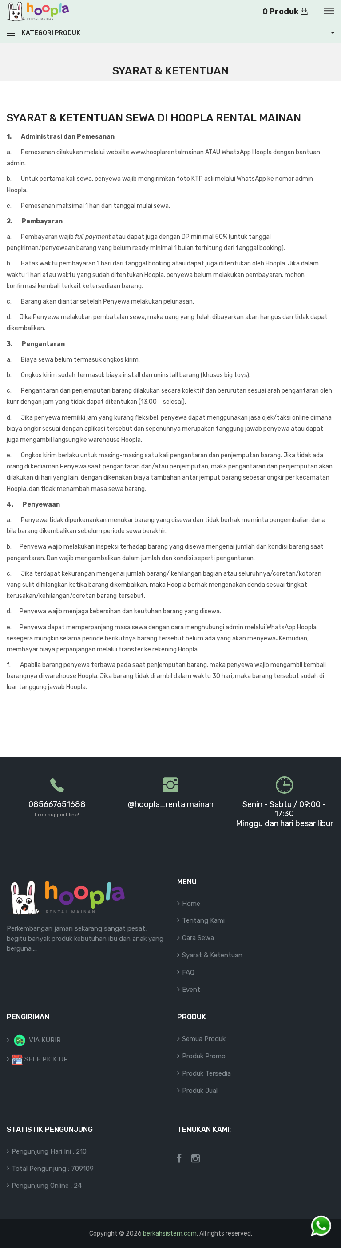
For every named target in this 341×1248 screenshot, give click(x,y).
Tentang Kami (203, 920)
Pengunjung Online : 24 (47, 1186)
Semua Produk (204, 1039)
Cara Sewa (198, 938)
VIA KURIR (44, 1040)
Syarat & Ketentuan (212, 955)
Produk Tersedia (206, 1073)
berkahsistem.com (170, 1233)
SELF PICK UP (45, 1059)
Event (191, 990)
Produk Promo (204, 1056)
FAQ (188, 972)
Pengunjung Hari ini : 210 (49, 1151)
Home (191, 904)
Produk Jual (200, 1091)
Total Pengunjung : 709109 (53, 1169)
